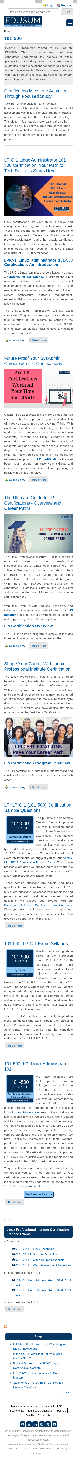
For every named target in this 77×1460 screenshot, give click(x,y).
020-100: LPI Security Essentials (36, 1254)
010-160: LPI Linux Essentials (34, 1248)
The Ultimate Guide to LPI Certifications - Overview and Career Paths (32, 503)
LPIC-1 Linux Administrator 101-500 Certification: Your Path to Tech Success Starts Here (35, 165)
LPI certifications (49, 459)
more (67, 1392)
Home (7, 31)
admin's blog (17, 340)
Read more (39, 340)
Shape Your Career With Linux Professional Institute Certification (37, 666)
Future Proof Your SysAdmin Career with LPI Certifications (33, 361)
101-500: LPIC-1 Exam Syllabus (36, 943)
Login (50, 5)
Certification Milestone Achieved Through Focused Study (36, 93)
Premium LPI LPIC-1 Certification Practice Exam (38, 905)
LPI (7, 1220)
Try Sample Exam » (38, 1194)
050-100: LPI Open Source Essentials (39, 1259)
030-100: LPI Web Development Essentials (43, 1265)
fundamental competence (25, 276)
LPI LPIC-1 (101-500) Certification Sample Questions (37, 807)
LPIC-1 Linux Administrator (22, 1112)
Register (66, 5)
